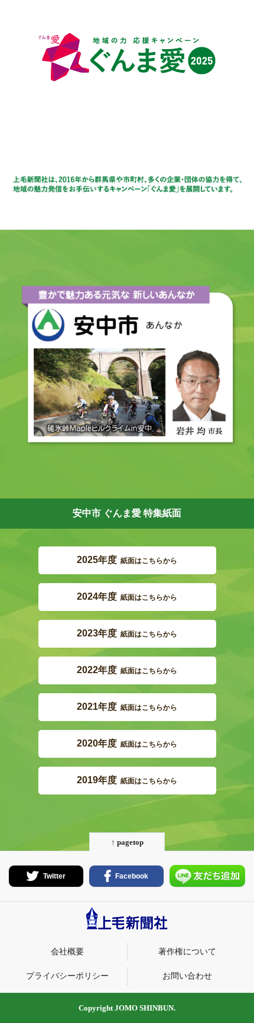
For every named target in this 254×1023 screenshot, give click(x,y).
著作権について (187, 951)
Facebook (131, 876)
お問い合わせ (187, 975)
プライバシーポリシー (67, 975)
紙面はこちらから (127, 560)
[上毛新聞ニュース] (127, 927)
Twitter (54, 876)
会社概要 (67, 951)
